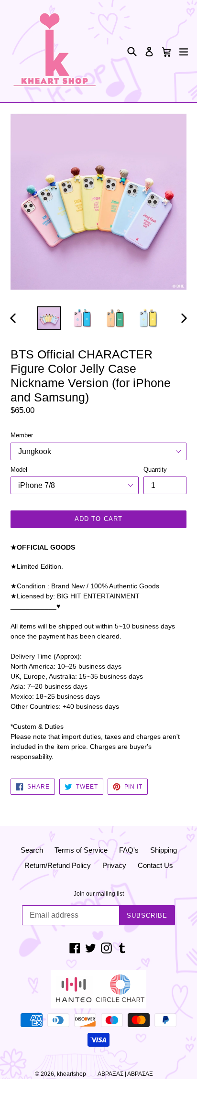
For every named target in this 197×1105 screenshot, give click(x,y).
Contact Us (155, 865)
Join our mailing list (99, 893)
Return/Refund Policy (57, 865)
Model (19, 469)
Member (22, 435)
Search (32, 850)
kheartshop (71, 1074)
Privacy (114, 865)
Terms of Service (81, 850)
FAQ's (129, 850)
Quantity (155, 469)
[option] (49, 318)
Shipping (163, 850)
